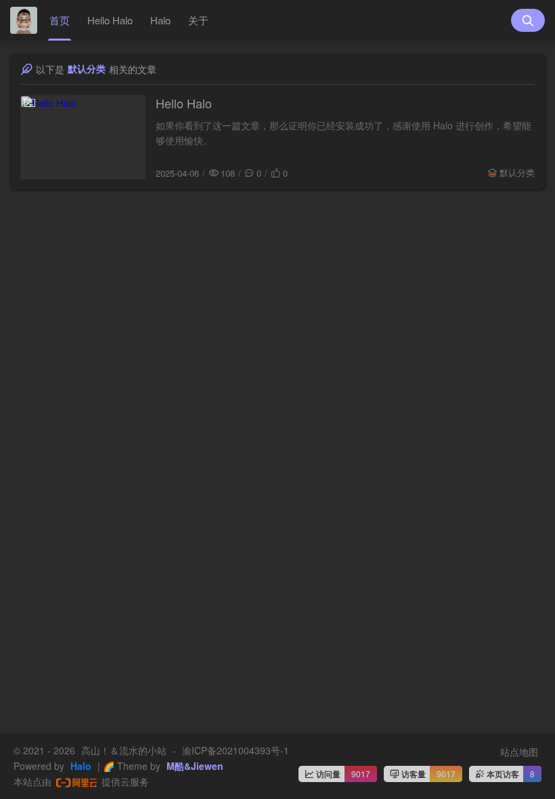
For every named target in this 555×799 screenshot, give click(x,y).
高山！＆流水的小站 (124, 750)
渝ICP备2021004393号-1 (235, 750)
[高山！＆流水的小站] (23, 20)
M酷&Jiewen (193, 766)
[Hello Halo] (83, 137)
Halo (160, 20)
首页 (59, 20)
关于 (198, 20)
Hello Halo (110, 20)
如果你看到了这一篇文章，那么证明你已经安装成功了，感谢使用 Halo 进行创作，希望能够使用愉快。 (343, 132)
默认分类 (517, 172)
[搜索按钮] (528, 20)
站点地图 (519, 751)
